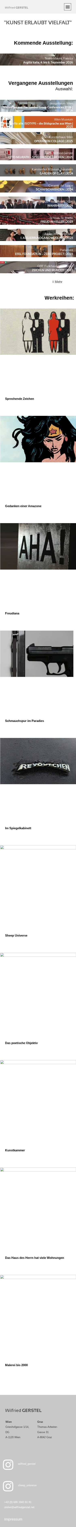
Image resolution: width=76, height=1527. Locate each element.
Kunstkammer (15, 1150)
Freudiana (12, 613)
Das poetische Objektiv (21, 1043)
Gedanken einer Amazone (23, 506)
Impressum (13, 1519)
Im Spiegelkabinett (18, 828)
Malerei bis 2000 (16, 1365)
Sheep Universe (16, 935)
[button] (67, 6)
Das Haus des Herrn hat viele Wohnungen (34, 1257)
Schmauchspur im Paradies (24, 721)
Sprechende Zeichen (19, 398)
